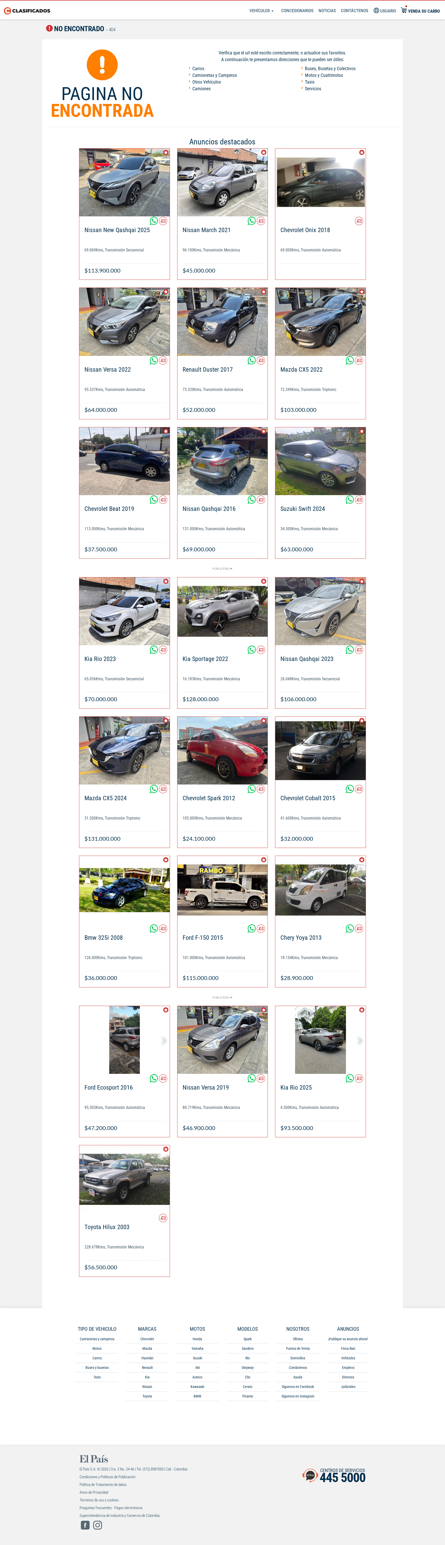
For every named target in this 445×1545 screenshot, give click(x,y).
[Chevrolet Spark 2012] (222, 750)
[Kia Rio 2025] (320, 1040)
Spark (248, 1339)
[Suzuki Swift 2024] (320, 461)
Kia (147, 1377)
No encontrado (78, 28)
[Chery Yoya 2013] (320, 890)
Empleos (348, 1368)
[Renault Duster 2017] (222, 322)
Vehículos (260, 10)
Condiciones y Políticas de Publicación (107, 1477)
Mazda (147, 1348)
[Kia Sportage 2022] (222, 611)
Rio (247, 1358)
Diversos (348, 1377)
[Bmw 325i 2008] (124, 890)
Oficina (298, 1339)
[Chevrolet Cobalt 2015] (320, 750)
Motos (96, 1348)
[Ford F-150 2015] (222, 890)
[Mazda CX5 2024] (124, 750)
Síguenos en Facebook (298, 1387)
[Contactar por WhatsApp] (154, 223)
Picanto (247, 1396)
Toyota (147, 1396)
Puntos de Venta (298, 1348)
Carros (198, 68)
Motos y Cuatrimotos (324, 75)
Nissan (147, 1387)
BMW (197, 1396)
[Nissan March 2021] (222, 182)
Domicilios (297, 1358)
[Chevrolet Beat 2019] (124, 461)
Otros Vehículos (206, 82)
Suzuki (197, 1358)
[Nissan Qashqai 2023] (320, 611)
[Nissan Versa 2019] (222, 1040)
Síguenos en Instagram (297, 1396)
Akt (197, 1368)
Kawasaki (197, 1387)
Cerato (247, 1387)
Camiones (201, 88)
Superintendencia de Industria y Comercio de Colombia (120, 1515)
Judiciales (348, 1387)
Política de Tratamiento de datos (103, 1484)
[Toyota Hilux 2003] (124, 1179)
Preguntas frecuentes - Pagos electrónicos (111, 1508)
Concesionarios (297, 10)
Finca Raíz (348, 1348)
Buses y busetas (97, 1368)
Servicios (313, 88)
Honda (197, 1339)
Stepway (248, 1368)
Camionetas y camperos (97, 1339)
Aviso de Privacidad (94, 1492)
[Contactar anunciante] (163, 223)
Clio (247, 1377)
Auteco (197, 1377)
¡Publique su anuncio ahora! (348, 1339)
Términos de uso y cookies (99, 1500)
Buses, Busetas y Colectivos (330, 68)
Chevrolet (147, 1339)
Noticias (327, 10)
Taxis (309, 82)
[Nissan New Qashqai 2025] (124, 182)
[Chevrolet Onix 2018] (320, 182)
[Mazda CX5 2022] (320, 322)
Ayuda (297, 1377)
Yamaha (197, 1348)
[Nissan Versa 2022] (124, 322)
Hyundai (147, 1358)
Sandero (248, 1348)
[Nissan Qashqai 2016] (222, 461)
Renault (147, 1368)
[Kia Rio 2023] (124, 611)
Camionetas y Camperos (214, 75)
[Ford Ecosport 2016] (124, 1040)
